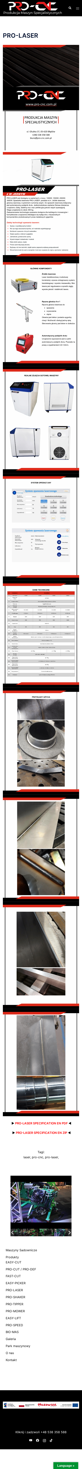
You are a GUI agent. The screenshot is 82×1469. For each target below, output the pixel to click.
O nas (10, 1353)
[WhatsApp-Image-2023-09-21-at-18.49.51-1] (39, 1232)
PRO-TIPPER (14, 1304)
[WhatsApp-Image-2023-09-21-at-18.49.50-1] (54, 1232)
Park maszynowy (18, 1346)
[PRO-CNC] (33, 8)
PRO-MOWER (15, 1311)
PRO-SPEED (14, 1325)
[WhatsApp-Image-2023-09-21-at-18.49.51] (23, 1232)
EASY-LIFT (13, 1318)
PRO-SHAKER (15, 1297)
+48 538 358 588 (54, 1432)
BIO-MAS (12, 1332)
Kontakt (11, 1360)
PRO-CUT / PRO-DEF (21, 1269)
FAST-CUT (13, 1276)
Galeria (11, 1339)
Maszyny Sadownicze (21, 1250)
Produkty (12, 1257)
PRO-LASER (14, 1290)
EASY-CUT (13, 1262)
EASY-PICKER (16, 1283)
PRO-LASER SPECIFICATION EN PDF (39, 1123)
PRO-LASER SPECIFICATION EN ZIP (39, 1133)
